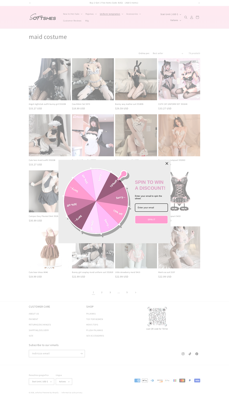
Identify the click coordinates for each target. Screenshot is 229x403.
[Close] (167, 163)
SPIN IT (151, 219)
